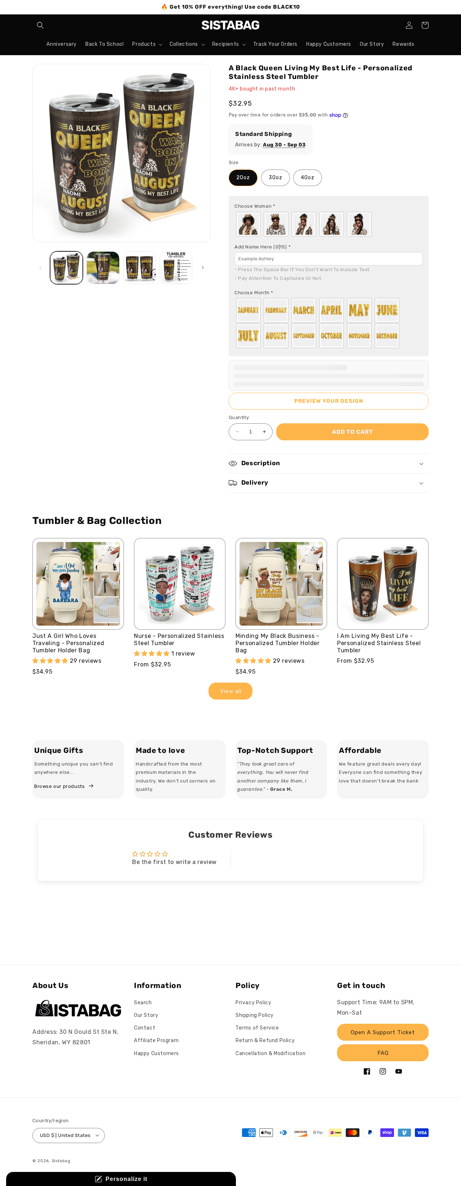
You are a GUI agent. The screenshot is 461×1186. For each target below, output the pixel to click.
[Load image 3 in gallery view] (139, 267)
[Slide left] (40, 267)
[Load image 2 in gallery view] (102, 267)
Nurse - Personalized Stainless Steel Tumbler (179, 639)
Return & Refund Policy (265, 1041)
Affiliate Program (156, 1041)
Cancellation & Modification (270, 1053)
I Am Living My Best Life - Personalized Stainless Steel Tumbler (379, 643)
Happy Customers (156, 1053)
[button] (40, 25)
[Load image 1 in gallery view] (66, 267)
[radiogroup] (328, 224)
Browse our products (59, 786)
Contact (144, 1028)
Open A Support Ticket (383, 1032)
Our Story (146, 1015)
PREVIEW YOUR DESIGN (328, 401)
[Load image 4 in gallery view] (176, 267)
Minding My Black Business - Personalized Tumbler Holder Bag (278, 643)
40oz (307, 178)
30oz (275, 178)
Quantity (239, 417)
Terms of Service (257, 1028)
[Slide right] (203, 267)
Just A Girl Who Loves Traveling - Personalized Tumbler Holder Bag (68, 643)
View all (230, 691)
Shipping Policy (255, 1015)
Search (143, 1003)
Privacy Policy (253, 1003)
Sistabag (61, 1160)
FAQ (383, 1053)
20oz (243, 178)
